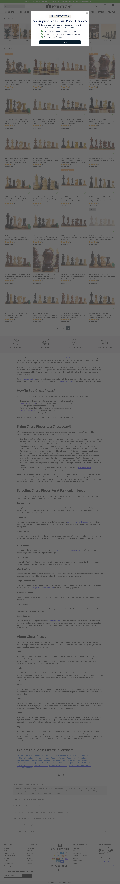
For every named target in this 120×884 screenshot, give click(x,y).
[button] (87, 13)
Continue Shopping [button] (60, 42)
